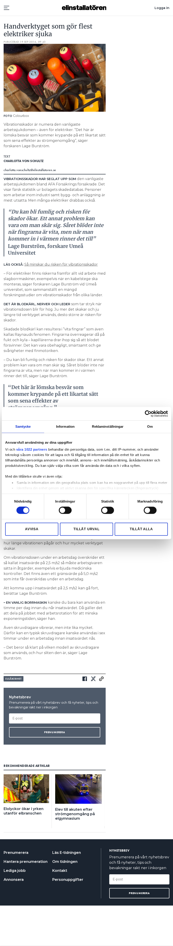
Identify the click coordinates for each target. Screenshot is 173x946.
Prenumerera (16, 852)
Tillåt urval (86, 529)
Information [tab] (65, 426)
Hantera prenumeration (26, 861)
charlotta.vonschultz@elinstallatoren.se (30, 170)
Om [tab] (150, 426)
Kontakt (59, 870)
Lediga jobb (15, 870)
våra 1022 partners (31, 449)
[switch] (65, 510)
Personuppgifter (67, 879)
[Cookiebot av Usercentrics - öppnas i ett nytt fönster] (148, 413)
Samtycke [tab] (23, 426)
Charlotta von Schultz (24, 161)
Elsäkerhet (13, 679)
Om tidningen (64, 861)
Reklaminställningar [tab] (108, 426)
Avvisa (32, 529)
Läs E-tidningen (66, 852)
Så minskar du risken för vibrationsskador (61, 264)
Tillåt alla (141, 529)
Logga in (162, 8)
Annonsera (14, 879)
